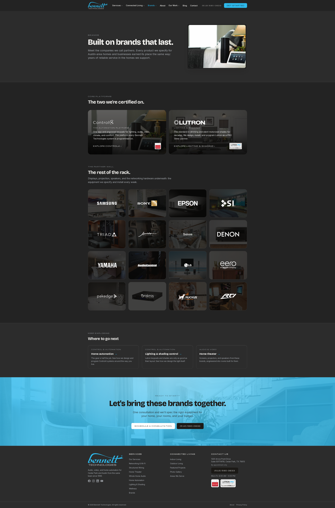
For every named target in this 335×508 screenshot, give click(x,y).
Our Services (134, 459)
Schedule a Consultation (153, 426)
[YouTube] (101, 481)
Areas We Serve (177, 476)
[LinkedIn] (97, 481)
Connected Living (134, 5)
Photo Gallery (176, 472)
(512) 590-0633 (211, 5)
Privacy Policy (241, 505)
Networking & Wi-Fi (137, 463)
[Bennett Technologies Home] (98, 5)
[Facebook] (89, 481)
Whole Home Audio (137, 476)
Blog (185, 5)
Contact (194, 5)
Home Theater (135, 472)
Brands (151, 5)
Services (116, 5)
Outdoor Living (176, 463)
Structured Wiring (136, 468)
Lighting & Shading (137, 484)
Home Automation (136, 480)
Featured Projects (177, 468)
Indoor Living (175, 459)
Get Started (235, 5)
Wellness (133, 488)
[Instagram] (93, 481)
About (162, 5)
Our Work (173, 5)
